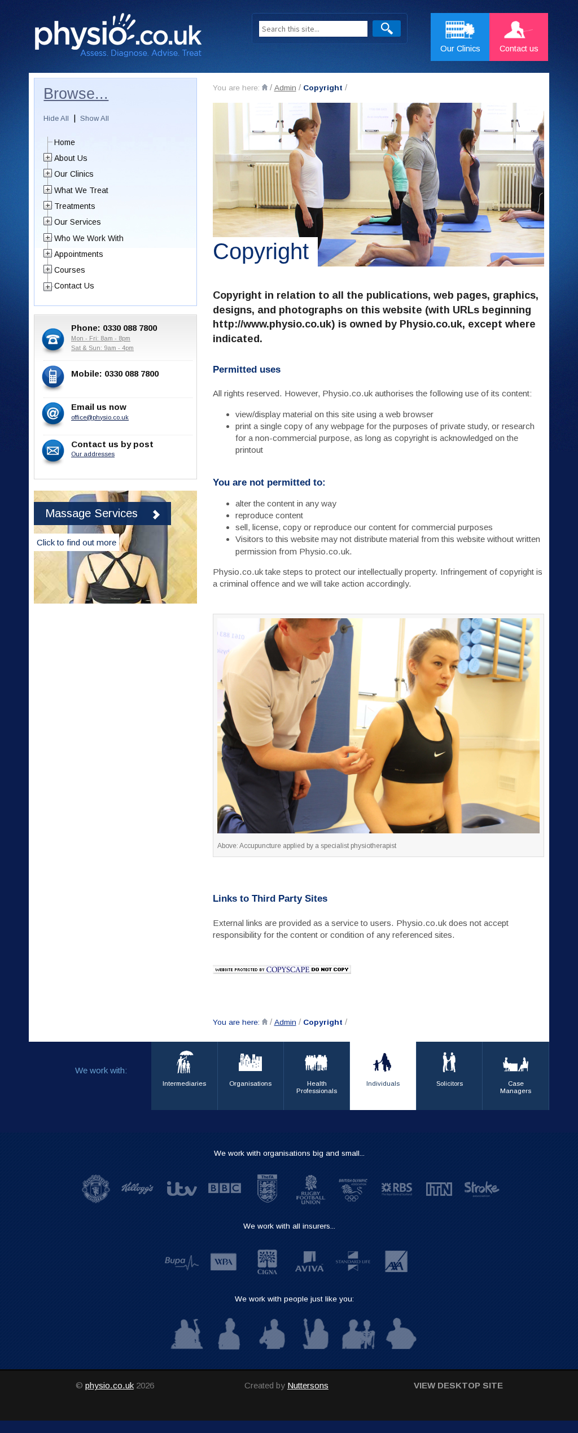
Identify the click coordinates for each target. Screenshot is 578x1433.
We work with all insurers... (289, 1226)
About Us (70, 158)
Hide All (56, 118)
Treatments (74, 206)
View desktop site (458, 1385)
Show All (94, 118)
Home (64, 142)
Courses (69, 269)
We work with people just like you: (294, 1299)
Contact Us (74, 285)
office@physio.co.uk (100, 417)
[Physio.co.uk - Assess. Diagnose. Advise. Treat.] (132, 38)
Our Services (77, 221)
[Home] (265, 87)
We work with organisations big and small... (289, 1153)
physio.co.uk (109, 1385)
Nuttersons (308, 1385)
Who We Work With (89, 238)
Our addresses (93, 454)
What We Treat (81, 190)
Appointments (78, 254)
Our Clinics (74, 173)
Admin (285, 88)
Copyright (323, 88)
